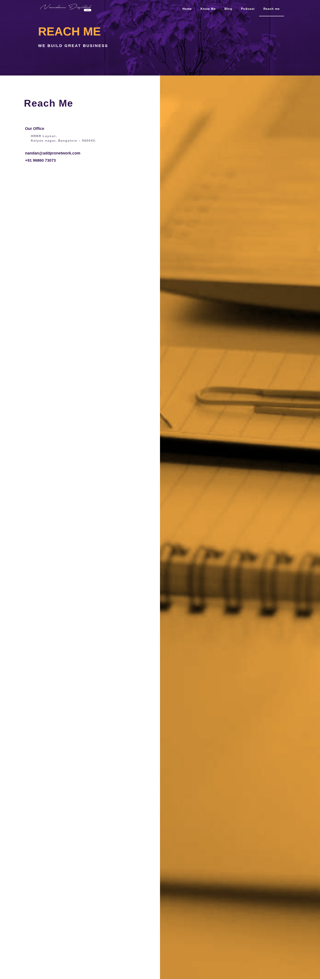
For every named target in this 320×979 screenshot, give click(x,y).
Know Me (208, 8)
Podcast (248, 8)
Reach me (271, 8)
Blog (228, 8)
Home (187, 8)
